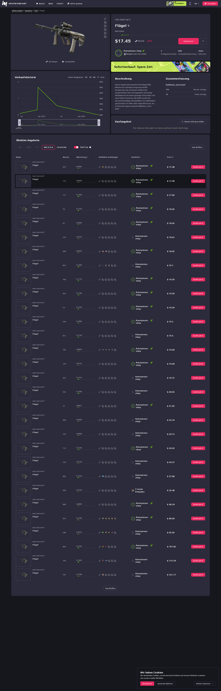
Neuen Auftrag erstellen (194, 122)
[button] (196, 3)
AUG (36, 11)
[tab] (48, 147)
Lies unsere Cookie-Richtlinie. (152, 678)
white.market (17, 11)
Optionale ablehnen (165, 684)
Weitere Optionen (203, 684)
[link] (17, 10)
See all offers (197, 147)
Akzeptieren (147, 684)
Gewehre (28, 11)
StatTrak (84, 147)
